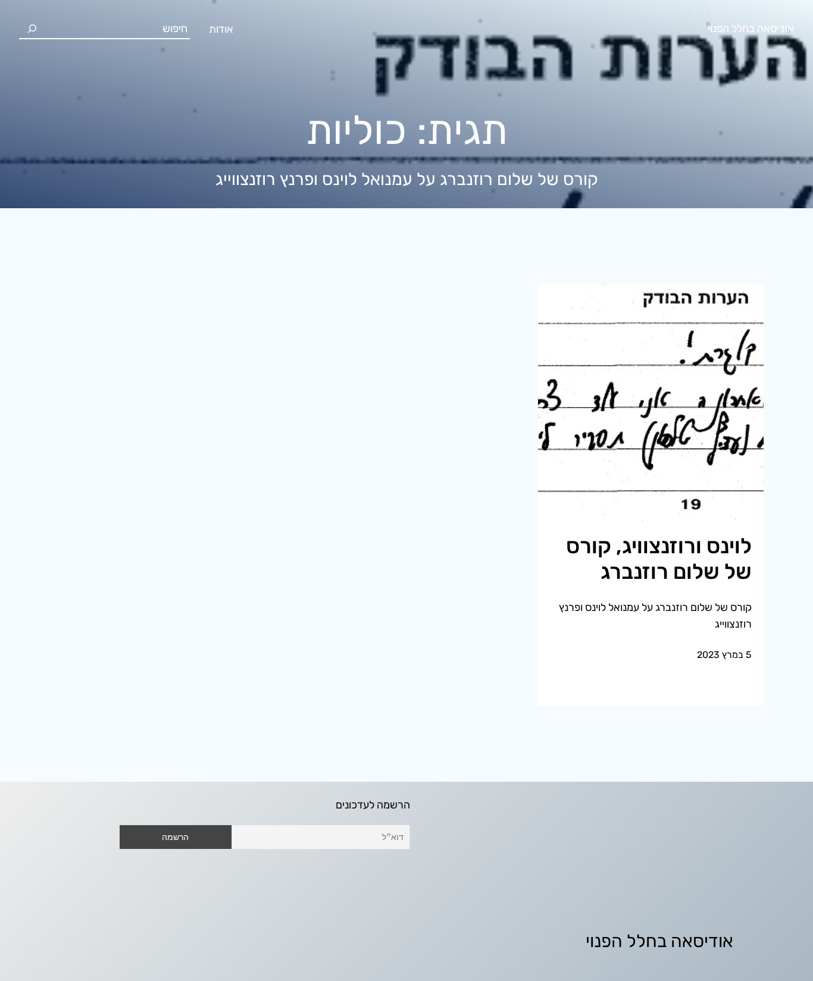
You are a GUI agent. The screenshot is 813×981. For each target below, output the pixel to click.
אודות (221, 29)
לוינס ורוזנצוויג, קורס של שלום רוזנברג (659, 558)
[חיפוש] (32, 28)
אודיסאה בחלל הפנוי (751, 28)
